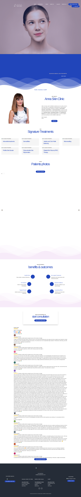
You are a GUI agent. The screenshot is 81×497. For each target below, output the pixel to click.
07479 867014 (40, 473)
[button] (2, 210)
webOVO (50, 493)
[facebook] (39, 488)
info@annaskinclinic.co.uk (40, 474)
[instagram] (42, 488)
